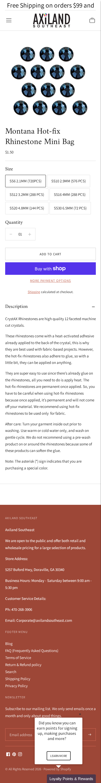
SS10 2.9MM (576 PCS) (68, 180)
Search (10, 671)
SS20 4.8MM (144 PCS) (27, 208)
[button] (65, 778)
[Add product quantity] (10, 234)
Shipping (34, 292)
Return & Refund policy (23, 664)
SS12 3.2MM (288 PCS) (27, 194)
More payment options (50, 280)
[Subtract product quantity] (29, 234)
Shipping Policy (17, 678)
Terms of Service (18, 657)
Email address (20, 728)
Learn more (58, 756)
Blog (9, 643)
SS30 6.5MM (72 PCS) (70, 208)
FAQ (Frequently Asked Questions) (31, 650)
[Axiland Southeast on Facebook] (8, 754)
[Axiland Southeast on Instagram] (20, 754)
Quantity (14, 222)
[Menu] (8, 20)
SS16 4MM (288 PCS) (69, 194)
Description (16, 306)
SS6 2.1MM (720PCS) (25, 180)
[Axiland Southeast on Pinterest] (14, 754)
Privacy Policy (16, 685)
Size (9, 169)
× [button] (80, 714)
